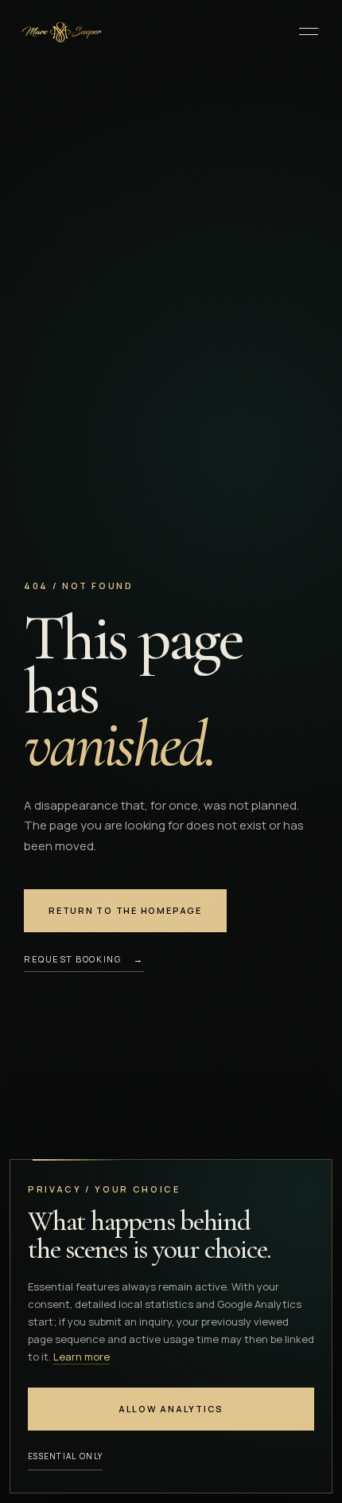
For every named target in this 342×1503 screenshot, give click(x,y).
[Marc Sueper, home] (60, 31)
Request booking (84, 959)
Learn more (81, 1356)
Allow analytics (171, 1409)
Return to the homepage (125, 910)
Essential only (65, 1456)
